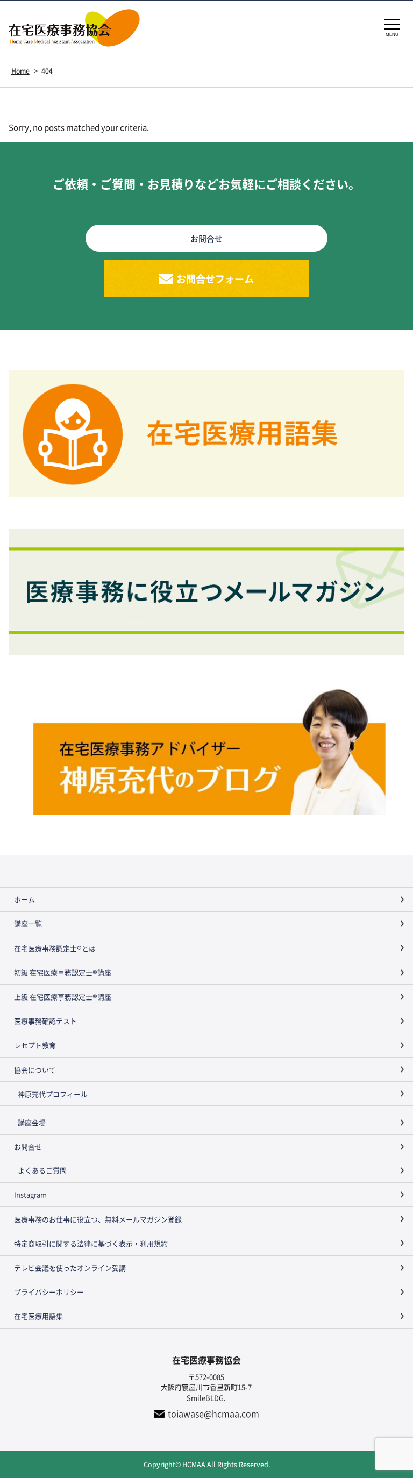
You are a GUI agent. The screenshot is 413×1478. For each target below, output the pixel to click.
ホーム (24, 899)
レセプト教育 (35, 1045)
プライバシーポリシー (49, 1292)
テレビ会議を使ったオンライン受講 (70, 1267)
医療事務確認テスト (45, 1021)
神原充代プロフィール (53, 1094)
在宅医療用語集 (38, 1316)
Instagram (30, 1194)
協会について (35, 1070)
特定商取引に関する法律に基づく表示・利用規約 (91, 1243)
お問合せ (28, 1146)
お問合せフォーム (215, 278)
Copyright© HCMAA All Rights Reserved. (207, 1464)
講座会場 (32, 1122)
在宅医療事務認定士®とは (55, 948)
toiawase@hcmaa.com (213, 1413)
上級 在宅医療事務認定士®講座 (62, 996)
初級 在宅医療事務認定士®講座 (62, 972)
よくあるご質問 (42, 1170)
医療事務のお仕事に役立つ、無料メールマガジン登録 (98, 1219)
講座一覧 (28, 923)
